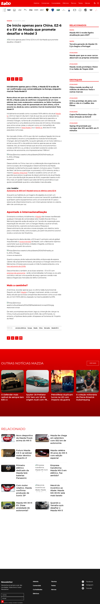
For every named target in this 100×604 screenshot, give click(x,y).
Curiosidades (56, 3)
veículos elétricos (20, 328)
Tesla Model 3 (26, 128)
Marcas (87, 3)
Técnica (73, 3)
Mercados (47, 328)
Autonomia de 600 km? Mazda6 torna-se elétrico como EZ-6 (31, 191)
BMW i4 (39, 128)
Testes (80, 3)
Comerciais (45, 3)
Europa (30, 328)
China (40, 328)
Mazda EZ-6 (54, 328)
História (36, 3)
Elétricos (66, 3)
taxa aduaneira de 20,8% (16, 266)
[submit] (22, 598)
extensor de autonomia (16, 273)
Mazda (9, 21)
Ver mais (92, 363)
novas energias (25, 242)
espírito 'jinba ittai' (20, 173)
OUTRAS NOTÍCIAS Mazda (22, 363)
